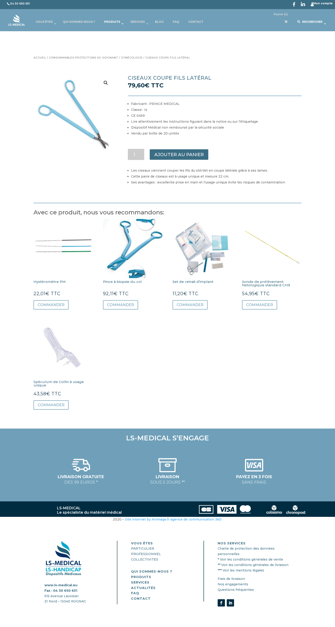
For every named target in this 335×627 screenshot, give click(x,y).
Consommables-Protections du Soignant (83, 57)
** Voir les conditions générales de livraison (253, 565)
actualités (143, 588)
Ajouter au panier (179, 154)
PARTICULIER (142, 548)
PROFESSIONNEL (146, 554)
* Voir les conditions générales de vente (250, 559)
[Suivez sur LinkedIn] (230, 603)
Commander (51, 305)
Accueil (40, 57)
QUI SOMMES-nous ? (151, 571)
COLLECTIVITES (144, 559)
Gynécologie (131, 57)
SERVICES (140, 582)
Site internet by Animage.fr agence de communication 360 (173, 519)
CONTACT (141, 599)
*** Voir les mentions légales (241, 570)
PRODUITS (141, 577)
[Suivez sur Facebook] (221, 603)
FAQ (135, 593)
